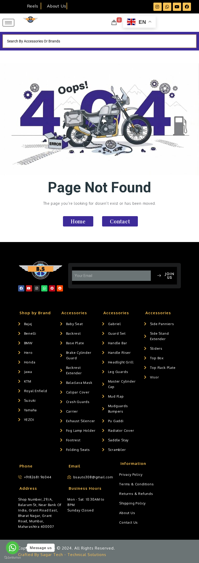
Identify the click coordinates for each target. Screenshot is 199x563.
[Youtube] (177, 7)
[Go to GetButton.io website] (12, 557)
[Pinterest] (52, 288)
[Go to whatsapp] (12, 547)
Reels (32, 6)
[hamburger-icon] (8, 22)
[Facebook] (187, 7)
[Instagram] (157, 7)
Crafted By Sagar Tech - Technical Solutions (62, 554)
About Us (56, 6)
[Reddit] (60, 288)
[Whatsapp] (167, 7)
